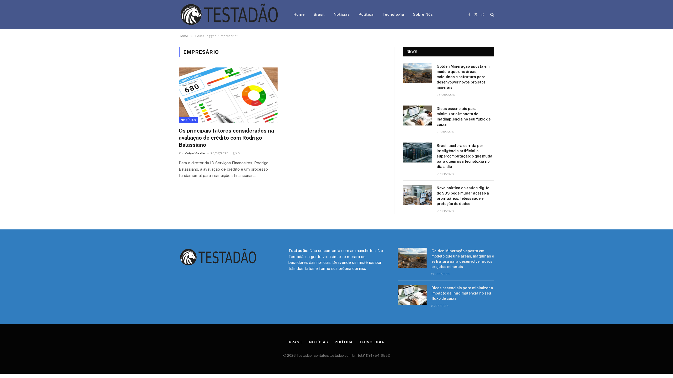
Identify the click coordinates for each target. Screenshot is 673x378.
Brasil (319, 14)
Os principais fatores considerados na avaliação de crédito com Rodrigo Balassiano (226, 138)
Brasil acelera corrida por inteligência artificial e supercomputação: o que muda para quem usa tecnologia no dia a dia (464, 156)
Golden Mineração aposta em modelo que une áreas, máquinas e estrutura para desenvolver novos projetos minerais (463, 77)
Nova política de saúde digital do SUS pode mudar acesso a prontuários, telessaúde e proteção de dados (464, 196)
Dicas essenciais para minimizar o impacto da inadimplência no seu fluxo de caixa (464, 117)
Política (366, 14)
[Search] (491, 14)
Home (299, 14)
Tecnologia (393, 14)
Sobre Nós (423, 14)
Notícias (342, 14)
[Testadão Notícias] (229, 14)
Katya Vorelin (195, 153)
